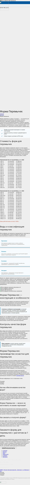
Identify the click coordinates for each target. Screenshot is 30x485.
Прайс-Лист (6, 454)
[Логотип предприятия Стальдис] (4, 10)
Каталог (5, 451)
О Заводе (5, 455)
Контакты (5, 456)
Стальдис (5, 450)
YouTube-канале (20, 375)
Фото (4, 453)
